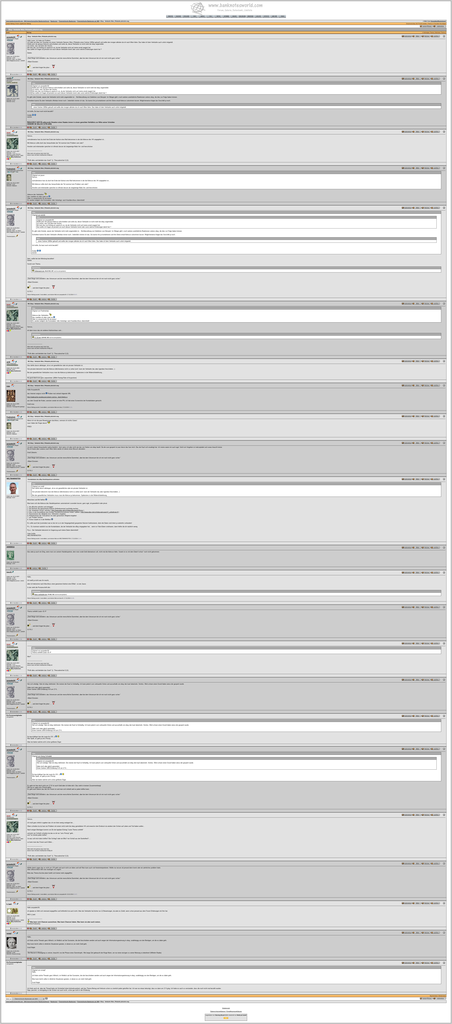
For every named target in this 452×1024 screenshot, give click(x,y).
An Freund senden (421, 23)
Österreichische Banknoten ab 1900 (88, 21)
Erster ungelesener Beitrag (23, 23)
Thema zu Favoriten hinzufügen (437, 23)
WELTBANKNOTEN (13, 478)
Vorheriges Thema (428, 32)
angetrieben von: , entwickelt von (226, 1015)
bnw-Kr (9, 572)
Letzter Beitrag (10, 23)
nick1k (9, 78)
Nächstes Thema (440, 32)
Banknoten (54, 21)
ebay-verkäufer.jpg (40, 594)
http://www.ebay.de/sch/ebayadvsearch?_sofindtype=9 (99, 512)
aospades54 (11, 37)
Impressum (226, 1008)
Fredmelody (11, 169)
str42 (8, 362)
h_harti (9, 904)
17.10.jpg (37, 337)
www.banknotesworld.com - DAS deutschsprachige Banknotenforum (27, 21)
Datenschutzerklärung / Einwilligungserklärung (226, 1011)
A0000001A (10, 547)
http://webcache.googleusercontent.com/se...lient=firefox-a (47, 397)
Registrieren (441, 21)
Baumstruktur (434, 996)
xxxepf (9, 933)
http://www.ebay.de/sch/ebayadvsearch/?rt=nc (67, 510)
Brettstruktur (442, 996)
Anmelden (434, 21)
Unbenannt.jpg (39, 271)
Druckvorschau (410, 23)
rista (8, 386)
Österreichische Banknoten (67, 21)
